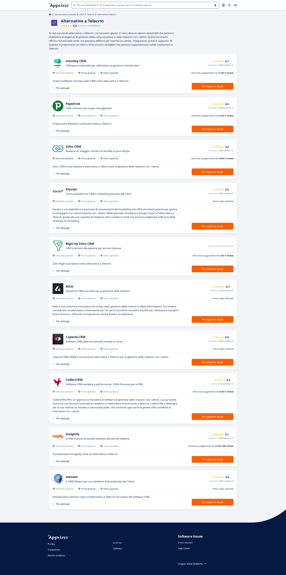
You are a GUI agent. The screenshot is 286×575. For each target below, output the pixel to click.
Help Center (184, 548)
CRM (81, 14)
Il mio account (185, 542)
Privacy (51, 543)
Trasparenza (54, 549)
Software (117, 548)
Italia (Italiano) (195, 563)
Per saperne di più (212, 86)
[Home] (50, 14)
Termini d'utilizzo (56, 555)
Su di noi (117, 542)
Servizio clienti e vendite (65, 14)
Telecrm (90, 14)
